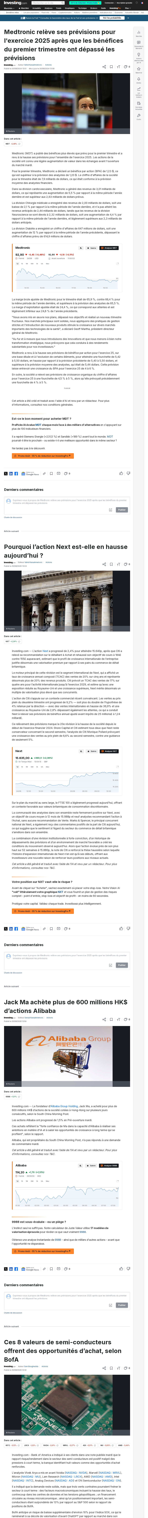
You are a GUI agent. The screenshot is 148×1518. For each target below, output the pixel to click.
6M (32, 264)
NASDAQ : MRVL (109, 1472)
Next (45, 651)
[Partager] (104, 67)
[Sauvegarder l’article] (111, 67)
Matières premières (89, 13)
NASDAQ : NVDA (76, 1472)
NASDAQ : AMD (102, 1476)
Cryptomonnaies (65, 13)
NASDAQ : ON (111, 1480)
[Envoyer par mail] (58, 473)
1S (22, 264)
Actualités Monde (132, 13)
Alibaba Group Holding (64, 1106)
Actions (77, 13)
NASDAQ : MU (31, 1476)
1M (27, 264)
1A (37, 264)
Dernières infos (12, 13)
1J (17, 264)
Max (47, 264)
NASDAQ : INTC (22, 1480)
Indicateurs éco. (106, 13)
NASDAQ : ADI (64, 1480)
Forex (54, 13)
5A (42, 264)
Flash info (45, 13)
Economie (119, 13)
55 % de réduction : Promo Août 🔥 (85, 3)
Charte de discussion (13, 517)
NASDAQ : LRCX (71, 1476)
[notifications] (136, 2)
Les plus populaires (31, 13)
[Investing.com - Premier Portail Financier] (15, 3)
